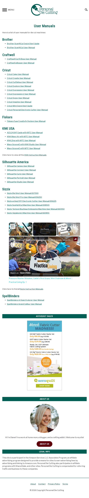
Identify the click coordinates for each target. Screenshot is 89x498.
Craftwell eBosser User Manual (20, 63)
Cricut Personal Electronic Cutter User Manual (27, 110)
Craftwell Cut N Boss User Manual (22, 59)
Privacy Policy (54, 484)
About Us (44, 444)
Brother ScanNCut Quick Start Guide (23, 44)
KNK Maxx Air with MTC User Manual (23, 136)
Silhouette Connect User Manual (21, 170)
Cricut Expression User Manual (20, 90)
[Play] (69, 229)
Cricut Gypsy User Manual (18, 98)
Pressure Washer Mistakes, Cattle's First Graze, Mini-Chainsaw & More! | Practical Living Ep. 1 (44, 240)
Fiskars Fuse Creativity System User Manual (26, 121)
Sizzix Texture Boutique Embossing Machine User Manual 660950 (36, 209)
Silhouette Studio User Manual (20, 182)
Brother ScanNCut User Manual (21, 47)
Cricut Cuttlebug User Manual (20, 82)
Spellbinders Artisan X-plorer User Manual (25, 300)
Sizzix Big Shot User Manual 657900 (22, 193)
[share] (75, 239)
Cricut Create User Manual (18, 78)
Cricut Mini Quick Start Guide (19, 106)
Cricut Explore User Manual (19, 86)
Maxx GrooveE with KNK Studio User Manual (26, 144)
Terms (65, 484)
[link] (12, 240)
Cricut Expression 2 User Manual (21, 94)
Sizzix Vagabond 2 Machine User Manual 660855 (28, 213)
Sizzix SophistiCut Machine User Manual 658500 (28, 205)
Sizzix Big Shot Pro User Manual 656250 (24, 197)
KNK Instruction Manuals (35, 155)
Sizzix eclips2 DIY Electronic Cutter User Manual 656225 (31, 201)
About (33, 484)
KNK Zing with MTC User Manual (21, 140)
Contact (42, 484)
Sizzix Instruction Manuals (31, 289)
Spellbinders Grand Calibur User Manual (24, 304)
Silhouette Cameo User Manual (20, 166)
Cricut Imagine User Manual (19, 102)
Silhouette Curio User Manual (20, 174)
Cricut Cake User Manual (18, 74)
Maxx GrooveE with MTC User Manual (23, 148)
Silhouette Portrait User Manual (21, 178)
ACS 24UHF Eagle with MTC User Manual (25, 132)
